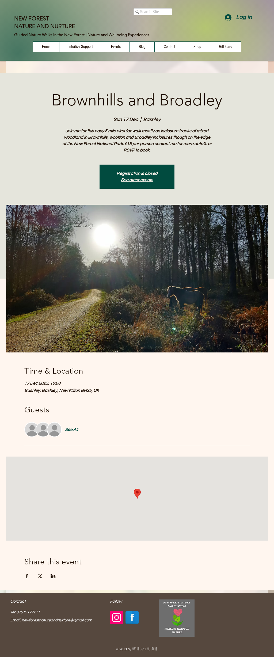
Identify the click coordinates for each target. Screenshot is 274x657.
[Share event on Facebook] (26, 576)
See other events (137, 180)
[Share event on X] (40, 576)
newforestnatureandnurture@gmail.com (57, 620)
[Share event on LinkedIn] (53, 576)
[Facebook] (132, 617)
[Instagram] (116, 617)
